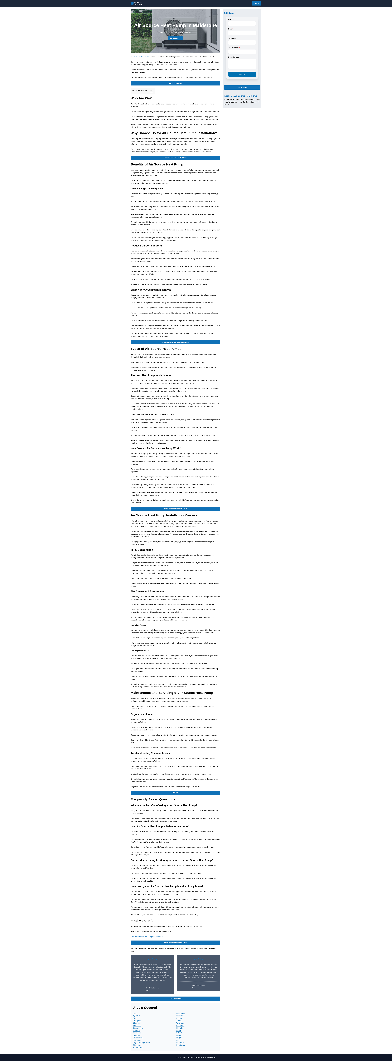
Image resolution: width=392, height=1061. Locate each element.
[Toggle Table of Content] (150, 91)
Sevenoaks (137, 1040)
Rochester (137, 1025)
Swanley (179, 1016)
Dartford (179, 1018)
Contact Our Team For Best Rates (175, 158)
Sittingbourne (138, 1028)
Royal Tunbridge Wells (141, 1043)
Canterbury (180, 1025)
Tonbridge (136, 1030)
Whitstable (180, 1023)
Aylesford (138, 937)
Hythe (178, 1030)
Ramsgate (180, 1043)
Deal (178, 1040)
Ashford (179, 1021)
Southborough (138, 1038)
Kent (132, 937)
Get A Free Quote (176, 998)
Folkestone (180, 1033)
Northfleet (136, 1035)
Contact (256, 3)
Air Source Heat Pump (141, 57)
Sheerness (137, 1045)
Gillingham (151, 937)
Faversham (180, 1013)
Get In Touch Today (175, 83)
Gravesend (137, 1033)
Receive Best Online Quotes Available (175, 342)
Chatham (159, 937)
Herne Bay (180, 1028)
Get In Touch (242, 87)
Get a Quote (174, 38)
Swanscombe (138, 1047)
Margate (179, 1038)
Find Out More (176, 793)
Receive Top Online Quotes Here (175, 508)
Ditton (144, 937)
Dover (178, 1035)
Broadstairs (180, 1045)
